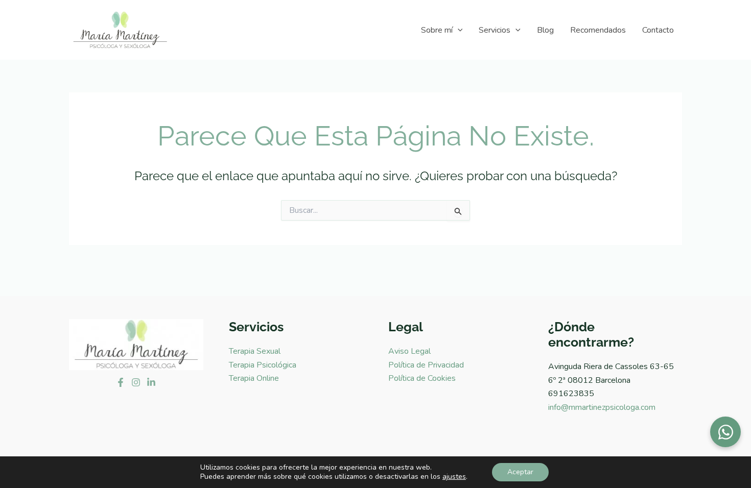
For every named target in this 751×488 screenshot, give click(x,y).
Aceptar (520, 472)
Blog (545, 30)
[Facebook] (120, 382)
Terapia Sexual (254, 351)
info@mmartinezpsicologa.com (601, 407)
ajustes (454, 476)
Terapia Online (254, 378)
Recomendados (598, 30)
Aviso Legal (409, 351)
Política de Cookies (422, 378)
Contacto (658, 30)
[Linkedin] (151, 382)
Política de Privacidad (426, 365)
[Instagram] (135, 382)
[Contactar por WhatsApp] (725, 432)
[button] (458, 30)
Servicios (494, 30)
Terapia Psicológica (262, 365)
